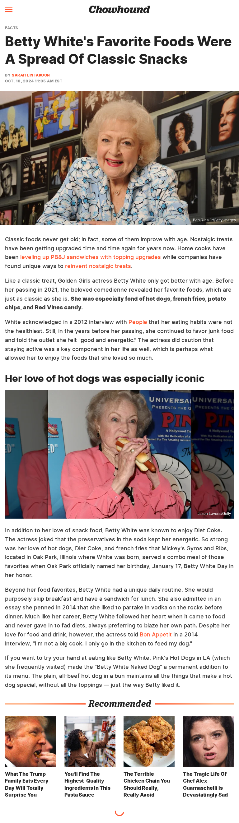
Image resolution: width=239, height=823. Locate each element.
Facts (11, 28)
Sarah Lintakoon (31, 75)
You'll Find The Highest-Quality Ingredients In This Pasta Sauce (87, 784)
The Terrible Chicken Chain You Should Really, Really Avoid (147, 784)
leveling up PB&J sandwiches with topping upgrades (90, 257)
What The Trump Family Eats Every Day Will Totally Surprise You (27, 784)
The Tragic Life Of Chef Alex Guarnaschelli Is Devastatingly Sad (205, 784)
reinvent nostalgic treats (98, 266)
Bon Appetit (156, 634)
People (138, 322)
